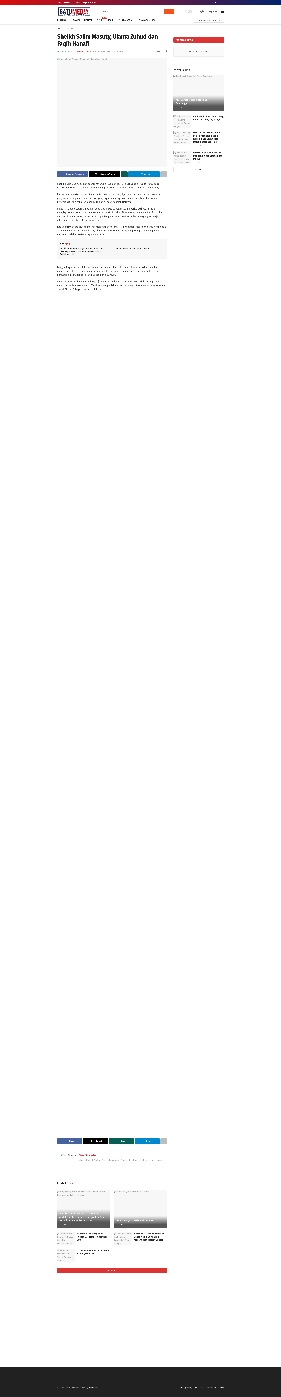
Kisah (110, 20)
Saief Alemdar (84, 51)
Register (212, 11)
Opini (99, 19)
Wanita (76, 20)
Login (201, 11)
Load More (199, 169)
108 (199, 146)
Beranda (61, 20)
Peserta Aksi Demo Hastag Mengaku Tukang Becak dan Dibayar (207, 155)
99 (198, 163)
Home (59, 28)
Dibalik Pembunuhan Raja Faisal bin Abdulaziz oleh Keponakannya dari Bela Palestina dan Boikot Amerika (81, 251)
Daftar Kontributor (210, 20)
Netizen (88, 20)
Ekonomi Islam (147, 20)
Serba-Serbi (125, 20)
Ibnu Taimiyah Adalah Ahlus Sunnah (132, 248)
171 (181, 107)
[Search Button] (169, 11)
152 (198, 123)
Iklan (59, 2)
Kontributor (67, 2)
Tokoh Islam (69, 28)
